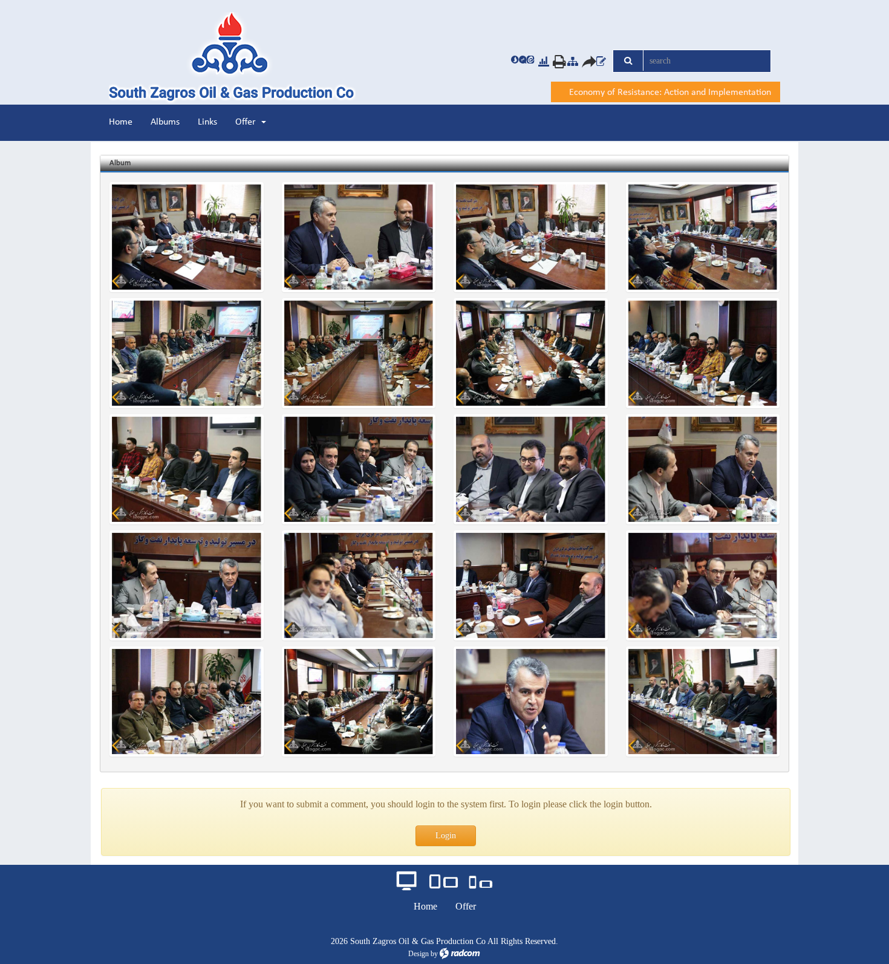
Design (418, 953)
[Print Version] (556, 61)
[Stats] (543, 61)
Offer (465, 906)
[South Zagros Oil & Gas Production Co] (243, 58)
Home (425, 906)
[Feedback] (601, 61)
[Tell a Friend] (585, 61)
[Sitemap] (572, 61)
